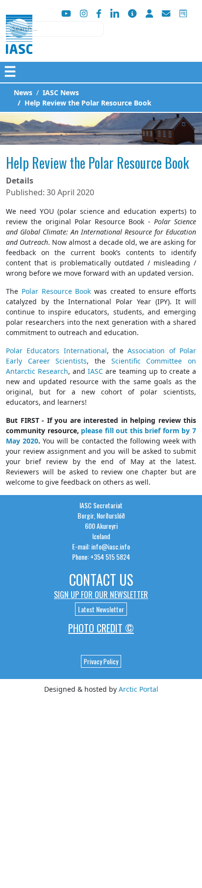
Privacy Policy (101, 661)
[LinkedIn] (114, 13)
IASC (95, 371)
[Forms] (183, 13)
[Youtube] (66, 13)
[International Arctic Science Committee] (19, 44)
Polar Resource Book (56, 291)
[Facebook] (98, 13)
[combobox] (55, 29)
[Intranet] (149, 13)
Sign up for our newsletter (101, 595)
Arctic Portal (138, 689)
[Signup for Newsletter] (132, 13)
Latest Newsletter (101, 609)
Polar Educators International (56, 350)
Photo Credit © (101, 628)
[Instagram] (83, 13)
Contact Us (101, 580)
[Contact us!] (166, 13)
